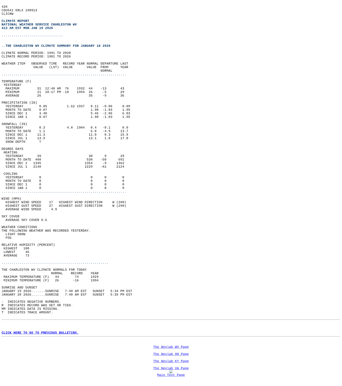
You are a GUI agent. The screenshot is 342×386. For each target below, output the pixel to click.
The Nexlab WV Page (171, 347)
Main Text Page (171, 375)
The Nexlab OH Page (171, 354)
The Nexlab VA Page (171, 368)
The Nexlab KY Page (171, 361)
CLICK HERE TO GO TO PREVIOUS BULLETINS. (40, 333)
